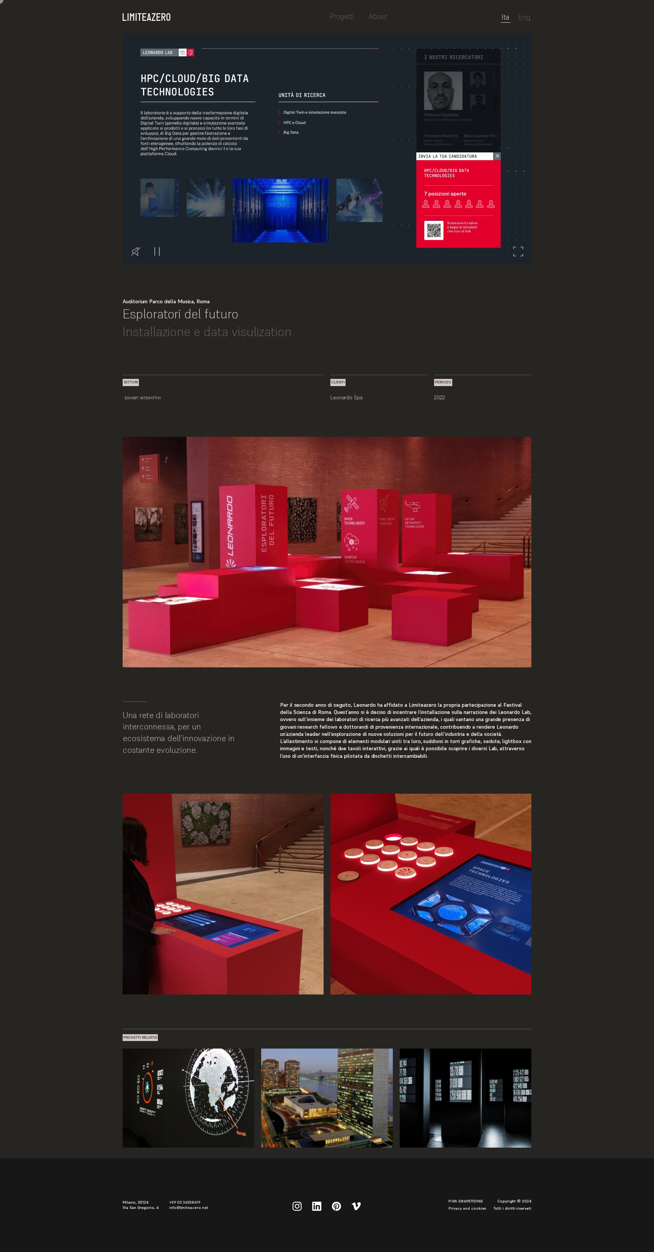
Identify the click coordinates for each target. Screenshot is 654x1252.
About (378, 16)
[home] (223, 13)
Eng (524, 18)
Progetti (342, 16)
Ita (505, 18)
